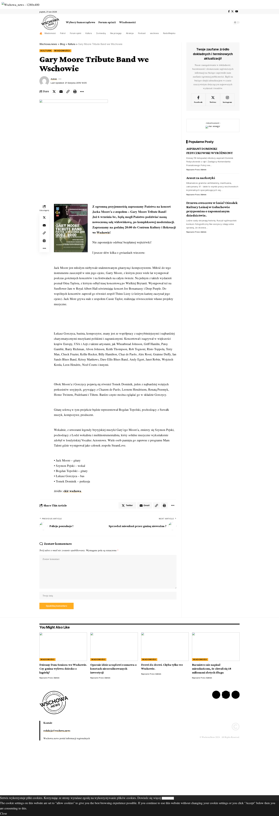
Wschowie (103, 232)
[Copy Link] (68, 91)
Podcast (142, 33)
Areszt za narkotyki (200, 178)
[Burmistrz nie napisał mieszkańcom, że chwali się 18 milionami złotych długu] (216, 646)
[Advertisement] (97, 772)
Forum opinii (75, 33)
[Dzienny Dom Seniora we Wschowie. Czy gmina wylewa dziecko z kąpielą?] (63, 646)
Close (3, 813)
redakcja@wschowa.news (56, 730)
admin (54, 79)
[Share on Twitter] (54, 91)
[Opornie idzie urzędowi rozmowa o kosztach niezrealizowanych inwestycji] (114, 646)
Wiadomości (50, 33)
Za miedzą (101, 33)
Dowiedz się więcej (149, 798)
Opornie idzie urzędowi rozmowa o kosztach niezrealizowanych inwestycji (113, 668)
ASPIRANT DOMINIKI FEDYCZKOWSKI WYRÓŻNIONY (209, 151)
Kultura (88, 33)
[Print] (75, 91)
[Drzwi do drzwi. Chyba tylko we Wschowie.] (165, 646)
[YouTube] (236, 11)
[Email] (61, 91)
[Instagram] (227, 99)
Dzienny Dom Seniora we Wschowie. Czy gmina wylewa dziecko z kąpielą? (63, 668)
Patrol (63, 33)
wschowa (154, 33)
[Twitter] (232, 11)
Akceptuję (168, 798)
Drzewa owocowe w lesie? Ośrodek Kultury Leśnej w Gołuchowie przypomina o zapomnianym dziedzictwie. (212, 209)
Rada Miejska (169, 33)
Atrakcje (130, 33)
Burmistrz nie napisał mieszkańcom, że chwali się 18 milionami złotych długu (211, 668)
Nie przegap (116, 33)
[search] (229, 22)
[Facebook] (228, 11)
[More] (82, 91)
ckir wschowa (72, 491)
